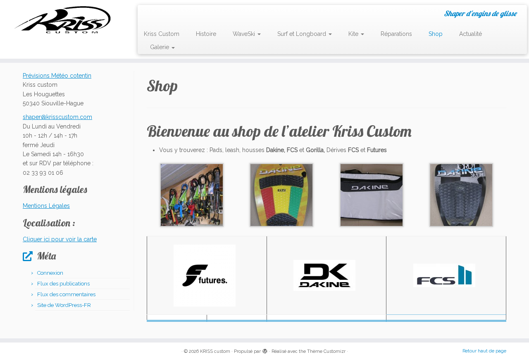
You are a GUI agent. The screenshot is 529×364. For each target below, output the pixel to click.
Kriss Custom (161, 34)
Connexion (50, 273)
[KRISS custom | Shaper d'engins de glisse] (61, 19)
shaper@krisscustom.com (57, 117)
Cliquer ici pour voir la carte (60, 239)
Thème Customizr (326, 351)
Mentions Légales (46, 205)
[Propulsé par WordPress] (265, 350)
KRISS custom (215, 351)
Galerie (160, 47)
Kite (354, 34)
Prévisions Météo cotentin (57, 75)
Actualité (470, 34)
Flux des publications (63, 284)
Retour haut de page (484, 351)
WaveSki (245, 34)
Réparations (396, 34)
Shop (436, 34)
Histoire (206, 34)
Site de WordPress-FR (64, 305)
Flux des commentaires (66, 294)
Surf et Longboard (302, 34)
